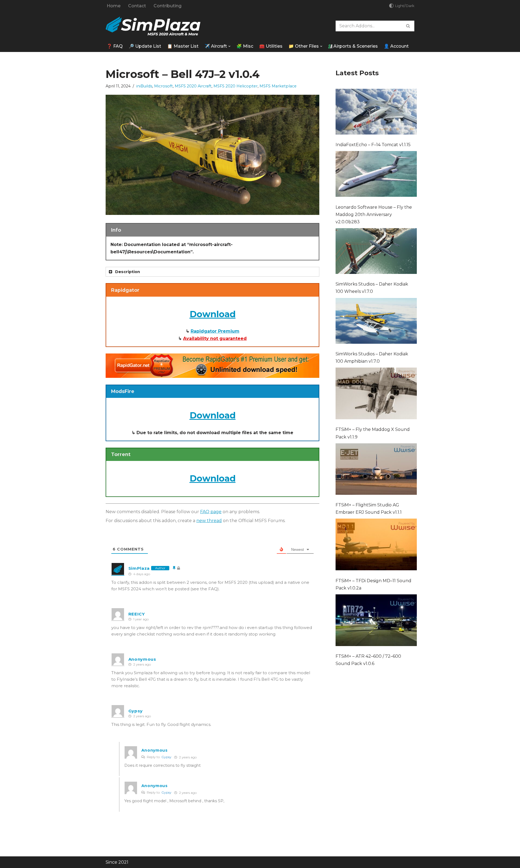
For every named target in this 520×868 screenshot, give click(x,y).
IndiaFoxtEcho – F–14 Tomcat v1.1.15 (373, 144)
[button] (229, 46)
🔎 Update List (145, 46)
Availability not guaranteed (215, 338)
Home (114, 5)
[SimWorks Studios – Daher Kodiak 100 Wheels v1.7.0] (376, 252)
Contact (137, 5)
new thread (209, 520)
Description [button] (127, 271)
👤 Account (396, 46)
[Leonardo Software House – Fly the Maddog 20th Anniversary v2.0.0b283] (376, 175)
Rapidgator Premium (215, 331)
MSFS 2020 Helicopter (235, 86)
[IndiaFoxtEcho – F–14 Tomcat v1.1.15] (376, 113)
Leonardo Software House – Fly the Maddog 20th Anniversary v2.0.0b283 (374, 214)
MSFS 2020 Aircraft (193, 86)
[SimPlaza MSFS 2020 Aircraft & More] (153, 26)
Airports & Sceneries (355, 46)
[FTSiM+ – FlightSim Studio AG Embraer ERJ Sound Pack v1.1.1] (376, 470)
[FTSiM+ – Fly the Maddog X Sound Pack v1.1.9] (376, 394)
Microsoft (163, 86)
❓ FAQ (115, 46)
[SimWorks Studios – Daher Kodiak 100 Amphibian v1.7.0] (376, 322)
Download (213, 314)
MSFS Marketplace (278, 86)
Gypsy (166, 757)
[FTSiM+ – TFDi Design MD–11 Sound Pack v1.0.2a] (376, 545)
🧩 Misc (244, 46)
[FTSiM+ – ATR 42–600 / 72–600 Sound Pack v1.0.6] (376, 621)
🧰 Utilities (270, 46)
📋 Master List (183, 46)
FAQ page (211, 511)
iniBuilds (144, 86)
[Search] (408, 26)
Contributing (167, 5)
